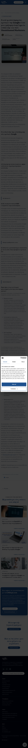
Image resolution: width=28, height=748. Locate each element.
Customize (13, 388)
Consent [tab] (5, 361)
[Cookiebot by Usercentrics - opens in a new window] (20, 358)
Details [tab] (14, 361)
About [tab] (22, 361)
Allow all (14, 384)
